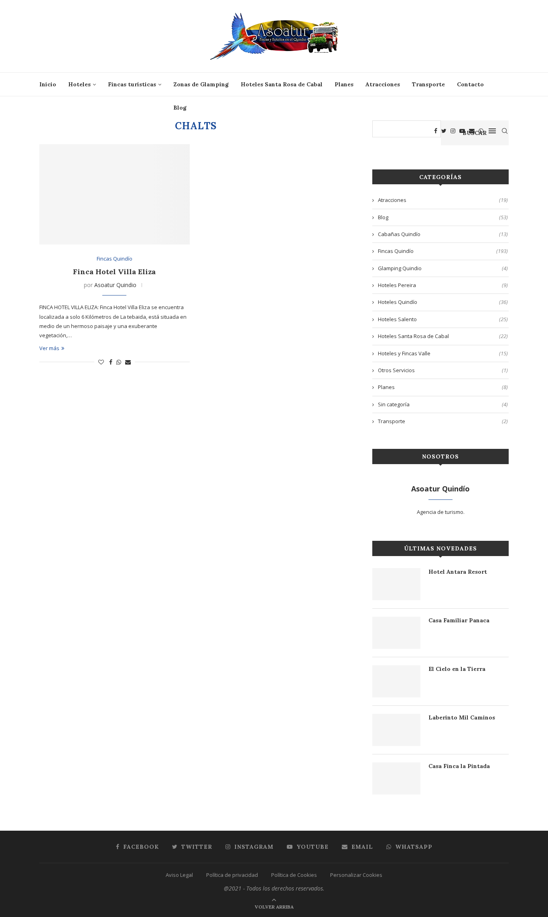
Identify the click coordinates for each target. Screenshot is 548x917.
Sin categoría (443, 404)
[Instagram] (453, 131)
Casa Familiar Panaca (458, 620)
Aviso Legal (179, 874)
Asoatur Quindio (115, 285)
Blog (180, 107)
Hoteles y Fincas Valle (443, 353)
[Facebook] (435, 131)
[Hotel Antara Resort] (396, 584)
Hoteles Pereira (443, 285)
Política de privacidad (232, 874)
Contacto (470, 84)
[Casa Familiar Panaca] (396, 633)
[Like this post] (101, 362)
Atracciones (382, 84)
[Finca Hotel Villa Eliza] (114, 194)
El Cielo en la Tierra (456, 668)
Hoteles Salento (443, 319)
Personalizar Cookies (356, 874)
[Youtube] (462, 131)
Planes (344, 84)
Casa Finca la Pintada (459, 766)
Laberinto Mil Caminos (461, 717)
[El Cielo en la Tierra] (396, 681)
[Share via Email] (128, 362)
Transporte (428, 84)
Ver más (49, 348)
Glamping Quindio (443, 268)
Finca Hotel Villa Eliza (114, 271)
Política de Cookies (294, 874)
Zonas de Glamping (201, 84)
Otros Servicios (443, 370)
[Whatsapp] (481, 131)
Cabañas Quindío (443, 234)
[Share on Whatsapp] (118, 362)
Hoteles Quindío (443, 302)
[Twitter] (444, 131)
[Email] (472, 131)
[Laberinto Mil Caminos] (396, 730)
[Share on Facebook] (110, 362)
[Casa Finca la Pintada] (396, 778)
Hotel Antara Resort (457, 571)
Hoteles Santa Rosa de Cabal (282, 84)
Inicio (47, 84)
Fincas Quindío (114, 259)
